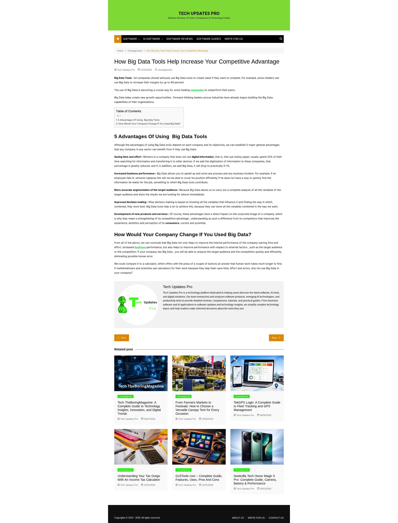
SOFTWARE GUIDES (209, 39)
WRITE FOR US (234, 39)
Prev (123, 337)
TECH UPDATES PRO (199, 13)
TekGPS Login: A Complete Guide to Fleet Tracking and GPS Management (257, 406)
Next (274, 337)
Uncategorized (165, 70)
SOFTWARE (130, 39)
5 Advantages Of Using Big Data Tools (139, 120)
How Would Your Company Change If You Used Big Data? (149, 123)
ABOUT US (238, 518)
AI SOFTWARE (151, 39)
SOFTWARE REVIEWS (179, 39)
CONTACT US (276, 518)
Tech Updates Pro (126, 70)
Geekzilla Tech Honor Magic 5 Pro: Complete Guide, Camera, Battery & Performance (255, 479)
